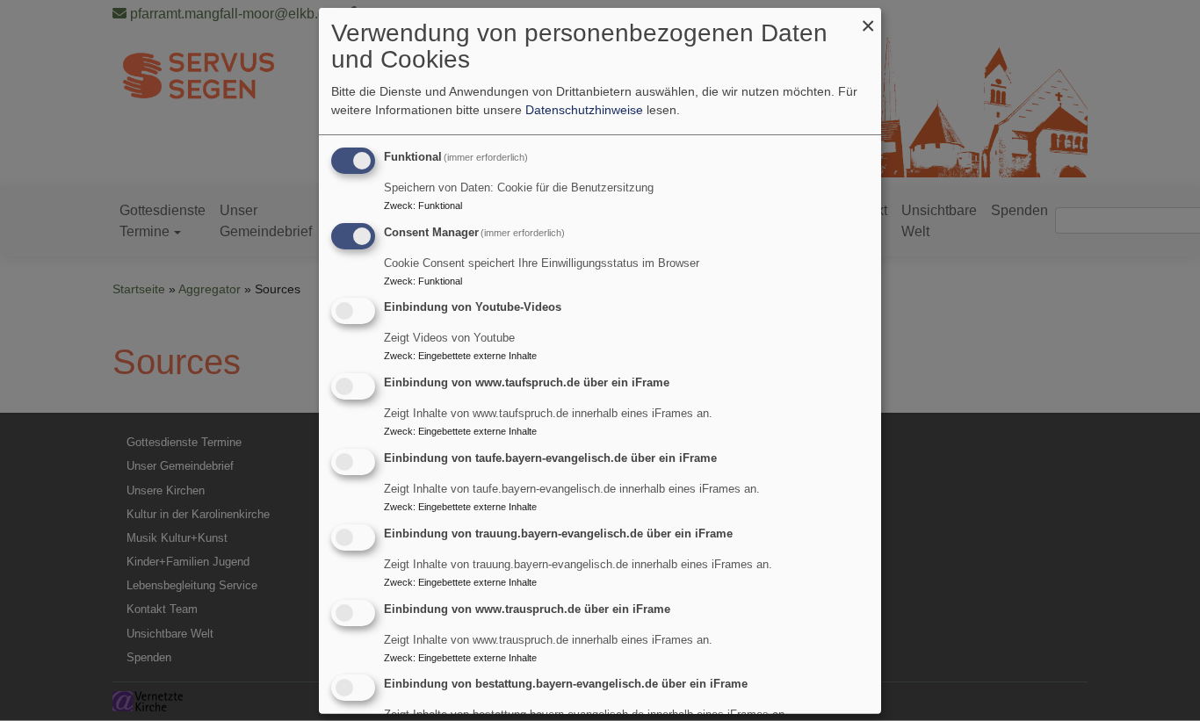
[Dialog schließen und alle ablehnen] (868, 18)
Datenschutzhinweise (584, 110)
